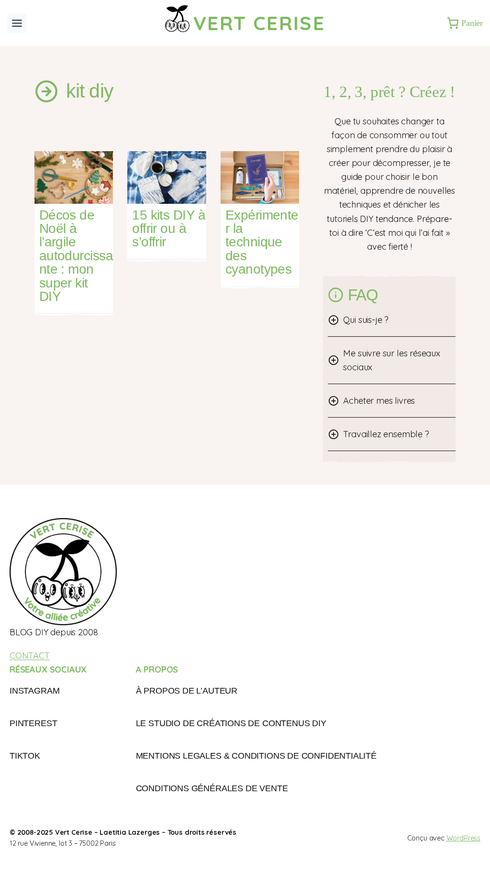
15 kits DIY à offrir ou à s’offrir (168, 229)
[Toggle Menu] (17, 23)
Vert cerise (259, 23)
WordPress (463, 838)
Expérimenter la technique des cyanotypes (262, 242)
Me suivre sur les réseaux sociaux (391, 360)
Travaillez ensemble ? (386, 434)
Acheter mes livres (379, 400)
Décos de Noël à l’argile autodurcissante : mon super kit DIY (76, 256)
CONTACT (30, 655)
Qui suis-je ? (366, 319)
